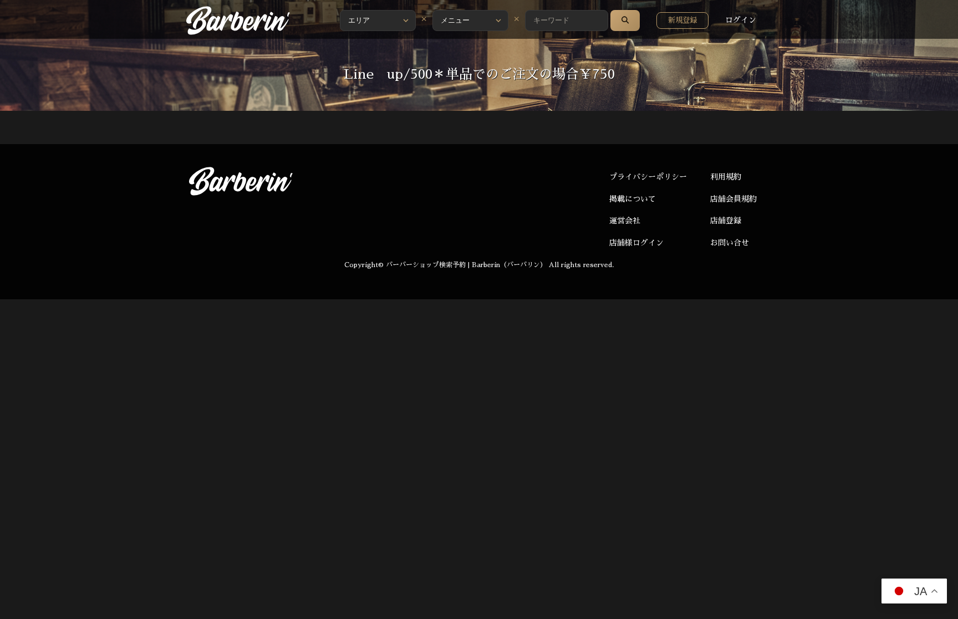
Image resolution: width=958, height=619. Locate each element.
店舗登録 (725, 220)
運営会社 (624, 220)
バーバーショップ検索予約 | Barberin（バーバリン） (466, 265)
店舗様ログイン (636, 243)
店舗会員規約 (733, 199)
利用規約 (725, 177)
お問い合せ (729, 243)
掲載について (632, 199)
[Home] (238, 20)
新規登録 (682, 20)
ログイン (740, 20)
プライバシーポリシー (648, 177)
